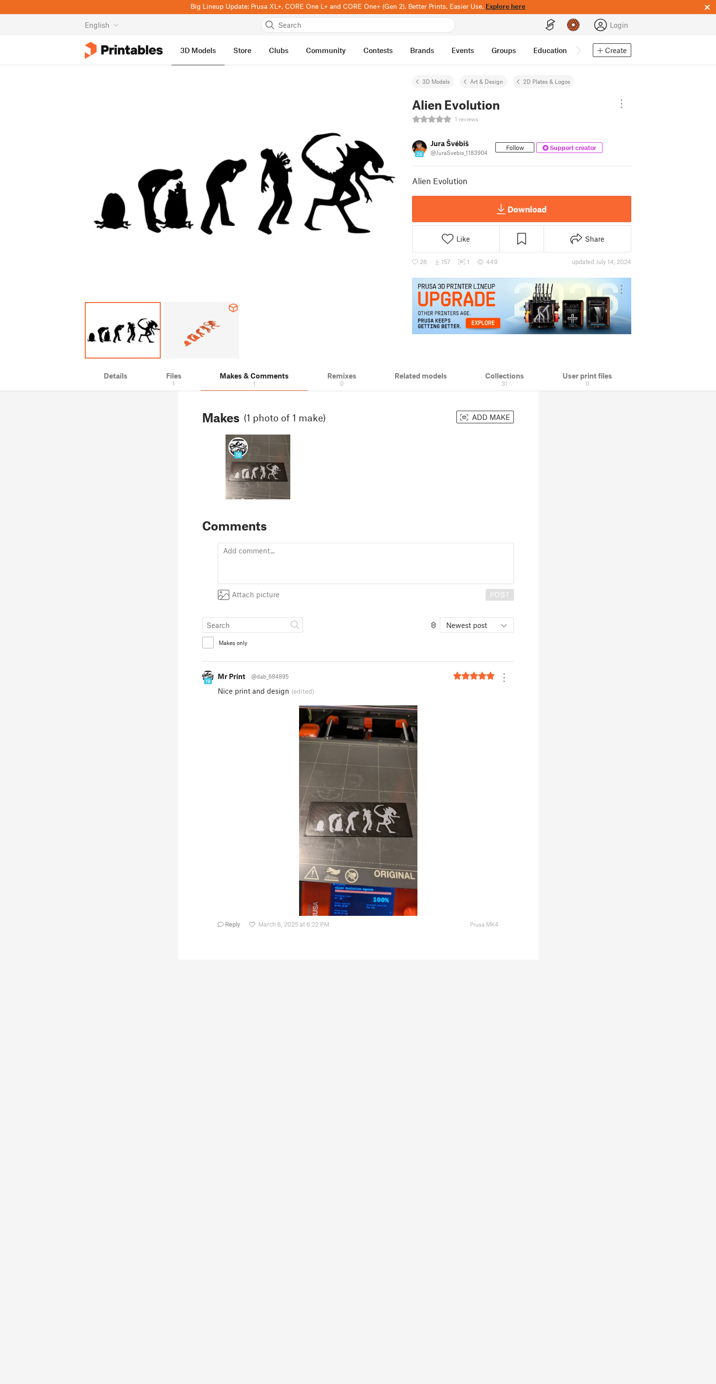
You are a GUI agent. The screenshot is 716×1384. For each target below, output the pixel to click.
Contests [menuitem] (378, 50)
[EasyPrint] (550, 25)
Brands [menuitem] (422, 50)
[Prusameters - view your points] (573, 25)
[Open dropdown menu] (621, 104)
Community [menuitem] (326, 50)
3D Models (436, 81)
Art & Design (486, 81)
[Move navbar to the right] (578, 50)
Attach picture (256, 594)
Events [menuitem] (463, 50)
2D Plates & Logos (546, 81)
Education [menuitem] (550, 50)
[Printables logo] (124, 50)
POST (499, 594)
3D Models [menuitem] (198, 50)
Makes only (233, 642)
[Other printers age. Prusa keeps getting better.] (521, 306)
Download (527, 209)
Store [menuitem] (242, 50)
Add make (490, 417)
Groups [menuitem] (503, 50)
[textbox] (366, 563)
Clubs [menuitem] (278, 50)
